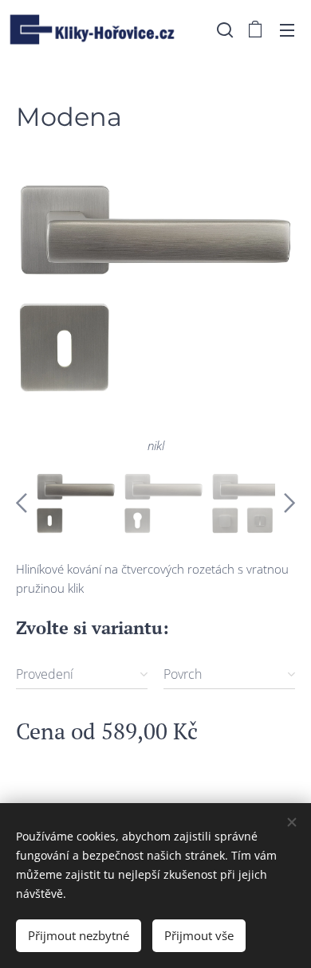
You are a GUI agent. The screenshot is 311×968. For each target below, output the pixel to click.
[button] (223, 29)
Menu (287, 29)
